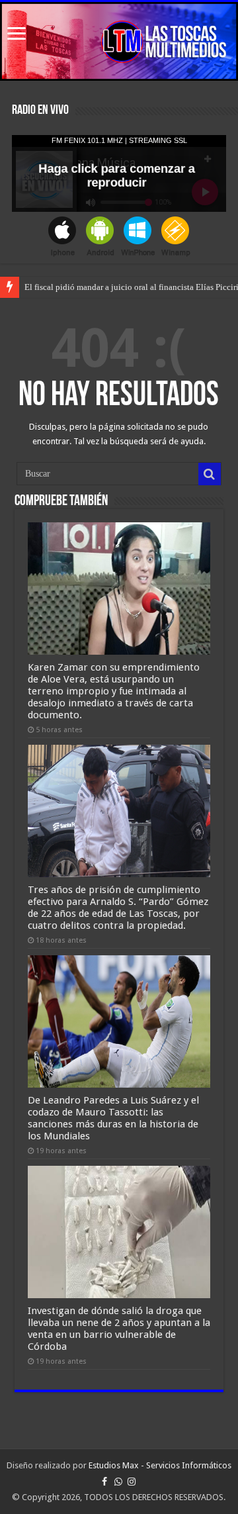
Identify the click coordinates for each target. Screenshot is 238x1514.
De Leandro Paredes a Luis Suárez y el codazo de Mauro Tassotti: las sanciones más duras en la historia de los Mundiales (113, 1118)
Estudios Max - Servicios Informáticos (160, 1465)
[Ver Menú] (16, 35)
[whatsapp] (118, 1482)
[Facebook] (104, 1482)
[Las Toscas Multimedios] (119, 41)
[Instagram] (131, 1482)
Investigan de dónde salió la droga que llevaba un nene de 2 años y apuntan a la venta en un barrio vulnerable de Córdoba (119, 1328)
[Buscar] (209, 474)
